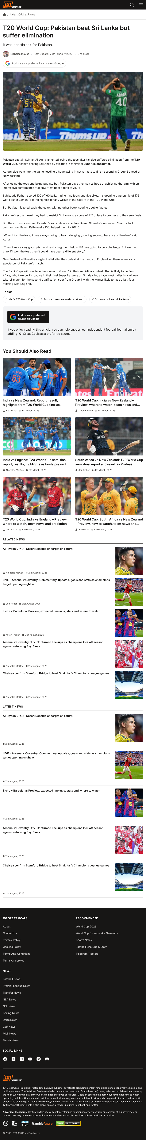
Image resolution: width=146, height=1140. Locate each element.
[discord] (47, 1059)
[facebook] (5, 1059)
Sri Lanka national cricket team (112, 299)
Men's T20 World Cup (21, 299)
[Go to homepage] (12, 4)
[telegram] (38, 1059)
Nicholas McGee (19, 53)
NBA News (9, 999)
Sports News (84, 940)
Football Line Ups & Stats (91, 946)
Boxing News (11, 1013)
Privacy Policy (11, 940)
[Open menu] (141, 4)
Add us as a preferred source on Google (38, 63)
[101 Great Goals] (73, 1078)
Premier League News (16, 985)
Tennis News (10, 1040)
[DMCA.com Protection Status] (68, 1125)
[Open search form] (132, 5)
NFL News (9, 1006)
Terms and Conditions (16, 953)
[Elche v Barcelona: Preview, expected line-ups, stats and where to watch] (129, 623)
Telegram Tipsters (87, 953)
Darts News (10, 1019)
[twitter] (13, 1059)
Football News (11, 979)
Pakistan (8, 159)
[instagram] (22, 1059)
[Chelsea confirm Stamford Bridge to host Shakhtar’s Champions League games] (129, 685)
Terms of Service (13, 960)
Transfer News (12, 992)
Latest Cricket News (22, 14)
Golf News (9, 1026)
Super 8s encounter (96, 164)
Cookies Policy (12, 946)
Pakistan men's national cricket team (64, 299)
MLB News (9, 1033)
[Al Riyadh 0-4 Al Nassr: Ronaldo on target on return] (129, 561)
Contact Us (10, 933)
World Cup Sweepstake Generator (97, 933)
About (6, 926)
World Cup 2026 (86, 926)
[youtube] (30, 1059)
